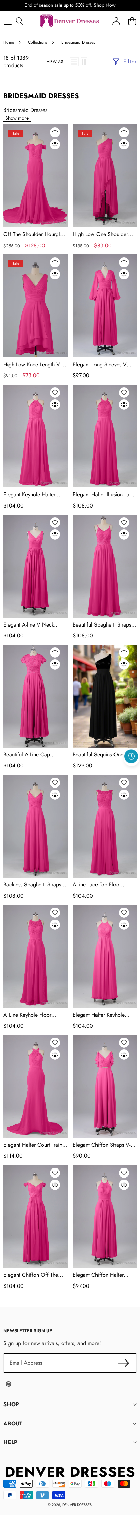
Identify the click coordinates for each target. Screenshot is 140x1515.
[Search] (19, 21)
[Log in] (116, 21)
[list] (74, 61)
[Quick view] (55, 144)
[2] (84, 61)
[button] (131, 772)
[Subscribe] (123, 1362)
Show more (17, 118)
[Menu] (7, 21)
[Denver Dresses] (69, 21)
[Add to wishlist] (55, 132)
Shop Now (105, 5)
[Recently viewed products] (131, 756)
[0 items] (132, 21)
